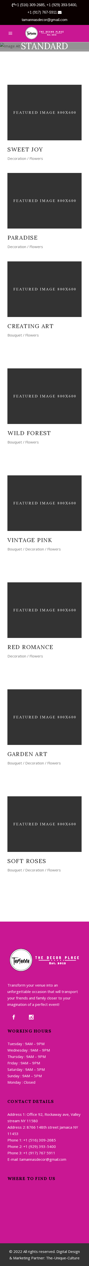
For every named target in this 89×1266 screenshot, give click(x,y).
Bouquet (14, 335)
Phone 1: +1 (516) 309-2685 (31, 1140)
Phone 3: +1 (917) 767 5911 (31, 1152)
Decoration (16, 158)
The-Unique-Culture (62, 1257)
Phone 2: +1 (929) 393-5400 (31, 1146)
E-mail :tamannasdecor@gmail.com (36, 1159)
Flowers (36, 158)
